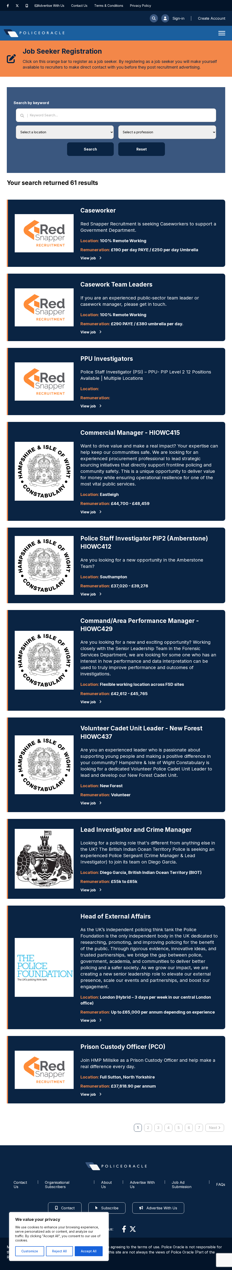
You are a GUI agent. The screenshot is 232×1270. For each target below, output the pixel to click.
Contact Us (79, 5)
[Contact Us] (36, 5)
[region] (59, 1236)
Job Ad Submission (181, 1184)
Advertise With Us (51, 5)
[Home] (34, 33)
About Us (106, 1184)
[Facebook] (8, 5)
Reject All (59, 1251)
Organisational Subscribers (57, 1184)
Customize (29, 1251)
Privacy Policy (140, 5)
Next (213, 1127)
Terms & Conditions (108, 5)
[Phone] (27, 5)
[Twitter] (17, 5)
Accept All (89, 1251)
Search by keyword (31, 103)
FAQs (220, 1184)
